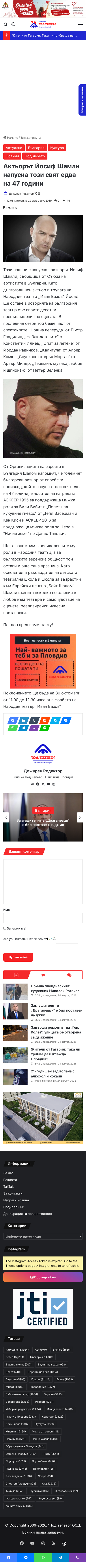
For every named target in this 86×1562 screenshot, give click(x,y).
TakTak (8, 1187)
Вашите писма (19, 1364)
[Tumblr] (32, 720)
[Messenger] (64, 720)
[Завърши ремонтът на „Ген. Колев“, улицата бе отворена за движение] (15, 1033)
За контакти (12, 1193)
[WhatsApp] (11, 728)
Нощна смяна (45, 1439)
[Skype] (54, 720)
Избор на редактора (23, 1409)
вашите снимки (19, 1506)
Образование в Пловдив (25, 1446)
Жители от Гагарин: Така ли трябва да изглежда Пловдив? (55, 1054)
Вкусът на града (52, 1364)
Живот (15, 1386)
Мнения (16, 1431)
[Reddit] (43, 720)
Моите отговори (45, 1431)
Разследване (19, 1476)
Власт (14, 1372)
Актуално (14, 148)
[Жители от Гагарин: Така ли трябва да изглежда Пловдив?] (15, 1055)
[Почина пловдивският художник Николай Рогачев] (15, 992)
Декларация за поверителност (27, 1214)
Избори (44, 1401)
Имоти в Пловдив (21, 1416)
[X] (43, 784)
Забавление (42, 1386)
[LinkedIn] (22, 720)
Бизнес (62, 1349)
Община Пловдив (21, 1453)
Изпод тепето (60, 1409)
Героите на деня (43, 1372)
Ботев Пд (15, 1357)
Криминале (17, 1424)
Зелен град (17, 1401)
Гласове (15, 1379)
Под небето (35, 156)
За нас (8, 1173)
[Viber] (32, 728)
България (36, 148)
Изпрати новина (16, 1200)
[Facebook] (11, 720)
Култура (57, 148)
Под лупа (16, 1461)
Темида (15, 1491)
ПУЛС (51, 1453)
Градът (40, 1379)
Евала (64, 1379)
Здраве (53, 1394)
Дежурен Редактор (21, 193)
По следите (43, 1468)
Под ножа (16, 1468)
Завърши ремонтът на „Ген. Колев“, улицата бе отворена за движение (43, 822)
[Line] (43, 728)
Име (6, 910)
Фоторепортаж (19, 1498)
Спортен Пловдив (21, 1483)
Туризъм (39, 1491)
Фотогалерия (67, 1491)
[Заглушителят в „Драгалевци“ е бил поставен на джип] (15, 1011)
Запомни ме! (16, 928)
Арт (41, 1349)
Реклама (10, 1180)
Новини (12, 156)
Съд (49, 1483)
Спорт (45, 1476)
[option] (43, 817)
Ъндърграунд (31, 137)
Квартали (52, 1416)
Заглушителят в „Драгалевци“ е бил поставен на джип (56, 1010)
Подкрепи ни (13, 1207)
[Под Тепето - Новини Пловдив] (43, 24)
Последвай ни (45, 1277)
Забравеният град (22, 1394)
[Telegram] (22, 728)
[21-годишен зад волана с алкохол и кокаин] (15, 1077)
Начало (12, 137)
